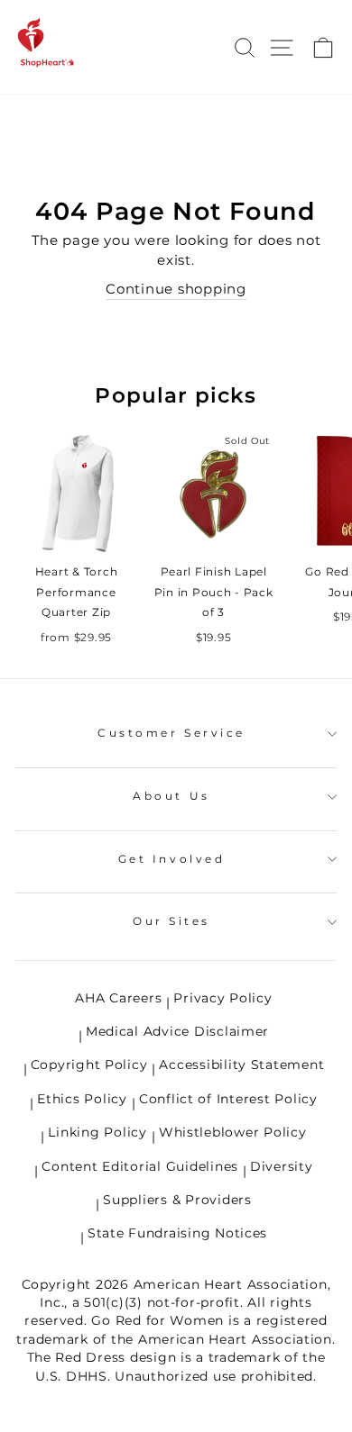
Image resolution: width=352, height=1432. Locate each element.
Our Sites (171, 921)
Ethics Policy (82, 1099)
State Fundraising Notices (177, 1233)
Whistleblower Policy (233, 1132)
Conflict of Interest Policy (228, 1099)
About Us (171, 796)
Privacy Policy (222, 998)
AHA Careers (118, 998)
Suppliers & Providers (177, 1199)
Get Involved (171, 859)
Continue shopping (176, 289)
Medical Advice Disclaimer (177, 1031)
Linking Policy (97, 1132)
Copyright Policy (89, 1064)
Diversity (281, 1166)
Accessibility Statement (241, 1064)
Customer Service (171, 733)
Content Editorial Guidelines (140, 1166)
